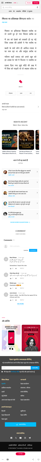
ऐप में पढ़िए (21, 454)
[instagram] (25, 437)
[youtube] (20, 437)
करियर (22, 395)
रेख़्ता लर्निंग (23, 415)
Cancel (26, 250)
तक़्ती (3, 391)
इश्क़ (21, 93)
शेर (14, 11)
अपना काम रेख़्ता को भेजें (8, 400)
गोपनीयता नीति (15, 372)
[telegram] (29, 437)
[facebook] (11, 437)
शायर (10, 11)
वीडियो (24, 11)
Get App (36, 2)
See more (20, 303)
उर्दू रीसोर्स (4, 395)
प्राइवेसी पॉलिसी (13, 445)
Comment (33, 250)
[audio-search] (37, 7)
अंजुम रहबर (4, 22)
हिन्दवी (3, 411)
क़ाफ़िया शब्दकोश (6, 387)
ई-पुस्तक (29, 11)
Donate (29, 2)
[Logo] (8, 3)
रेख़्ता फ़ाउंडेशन (24, 383)
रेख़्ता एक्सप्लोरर (25, 400)
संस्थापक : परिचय (25, 387)
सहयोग (4, 383)
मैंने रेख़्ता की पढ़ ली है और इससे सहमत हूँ (19, 372)
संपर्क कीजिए (24, 391)
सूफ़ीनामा (23, 411)
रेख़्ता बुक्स (4, 419)
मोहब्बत (11, 93)
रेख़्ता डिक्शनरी (6, 415)
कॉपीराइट (29, 445)
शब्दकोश (18, 11)
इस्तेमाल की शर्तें (22, 445)
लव (30, 93)
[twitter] (15, 437)
